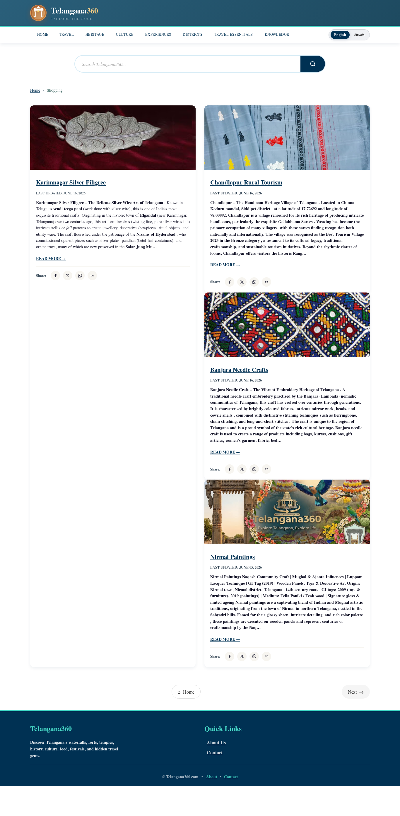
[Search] (312, 64)
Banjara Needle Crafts (239, 369)
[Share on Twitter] (67, 275)
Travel (66, 34)
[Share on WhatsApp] (80, 275)
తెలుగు (359, 34)
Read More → (51, 258)
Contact (215, 752)
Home (43, 34)
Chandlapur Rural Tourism (246, 182)
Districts (192, 34)
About (211, 777)
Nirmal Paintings (232, 556)
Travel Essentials (233, 34)
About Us (216, 742)
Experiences (158, 34)
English (340, 34)
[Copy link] (92, 275)
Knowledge (277, 34)
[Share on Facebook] (55, 275)
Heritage (95, 34)
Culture (125, 34)
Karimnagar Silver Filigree (71, 182)
